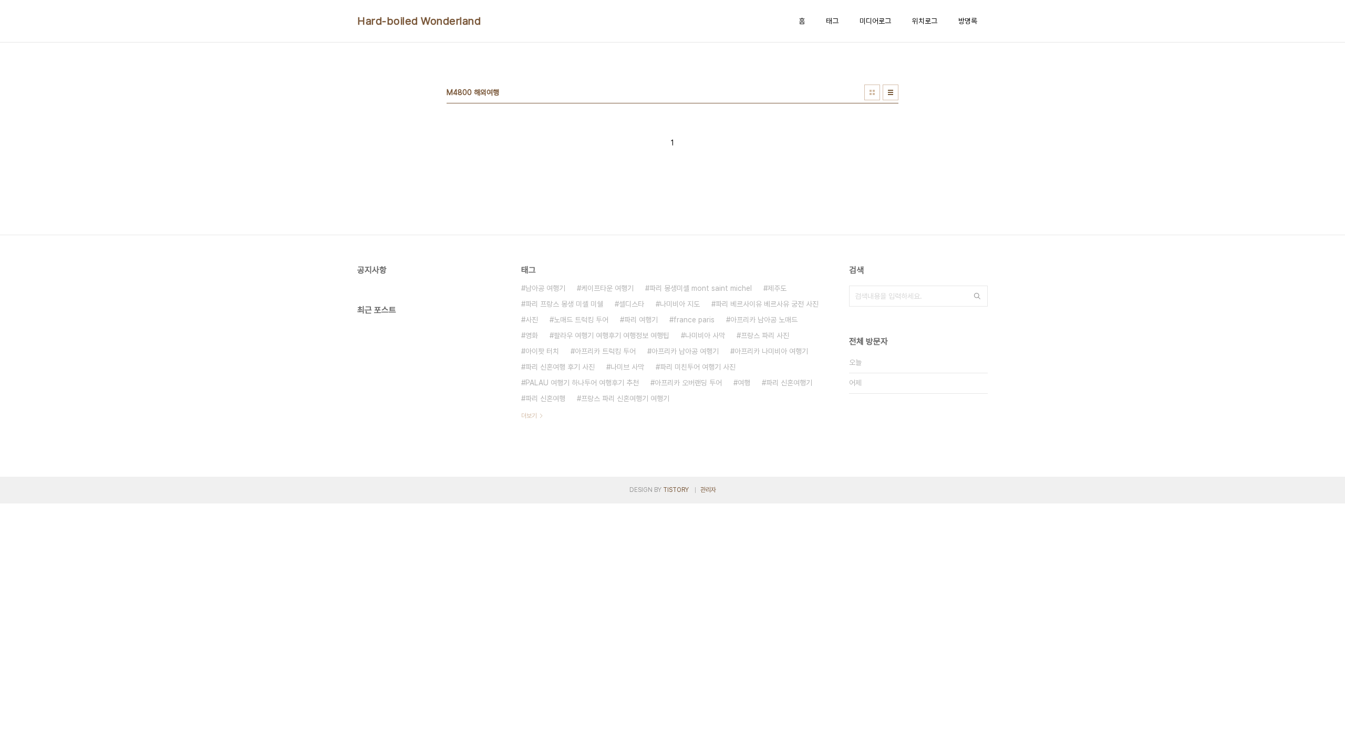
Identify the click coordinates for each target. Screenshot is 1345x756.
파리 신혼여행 (545, 398)
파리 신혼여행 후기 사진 (560, 367)
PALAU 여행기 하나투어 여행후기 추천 (582, 383)
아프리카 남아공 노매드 (764, 320)
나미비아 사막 (705, 335)
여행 (744, 383)
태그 (832, 21)
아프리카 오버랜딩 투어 (688, 383)
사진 (531, 320)
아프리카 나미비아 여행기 (771, 351)
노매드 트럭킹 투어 (581, 320)
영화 (531, 335)
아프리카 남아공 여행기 (685, 351)
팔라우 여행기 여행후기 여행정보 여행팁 (611, 335)
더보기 (529, 415)
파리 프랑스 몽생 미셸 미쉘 (564, 304)
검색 (977, 296)
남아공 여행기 (545, 288)
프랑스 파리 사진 (765, 335)
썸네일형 (872, 92)
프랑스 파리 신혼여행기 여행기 (625, 398)
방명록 (967, 21)
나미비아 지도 (680, 304)
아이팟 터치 (542, 351)
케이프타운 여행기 (607, 288)
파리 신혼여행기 (789, 383)
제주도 (777, 288)
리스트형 (890, 92)
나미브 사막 (627, 367)
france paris (694, 320)
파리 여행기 (641, 320)
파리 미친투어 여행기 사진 (698, 367)
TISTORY (676, 490)
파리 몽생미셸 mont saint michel (700, 288)
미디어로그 (875, 21)
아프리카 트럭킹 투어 (605, 351)
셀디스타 (631, 304)
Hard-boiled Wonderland (419, 21)
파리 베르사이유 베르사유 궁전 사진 (767, 304)
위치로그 (924, 21)
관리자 (708, 490)
